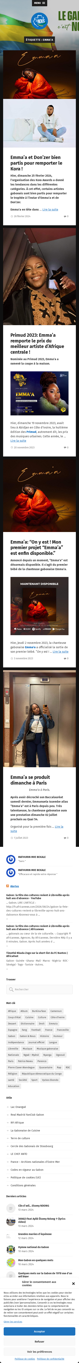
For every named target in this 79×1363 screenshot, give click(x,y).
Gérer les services (13, 1321)
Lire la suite (50, 209)
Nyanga (47, 1055)
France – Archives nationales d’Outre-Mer (35, 1161)
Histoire (44, 1036)
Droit (41, 1023)
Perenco (41, 1061)
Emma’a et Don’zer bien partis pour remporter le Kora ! (36, 163)
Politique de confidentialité (50, 1359)
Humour (57, 1036)
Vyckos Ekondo (50, 1080)
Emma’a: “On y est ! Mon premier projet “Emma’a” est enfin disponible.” (36, 547)
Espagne (12, 1029)
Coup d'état (14, 1017)
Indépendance (16, 1042)
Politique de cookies (25, 1359)
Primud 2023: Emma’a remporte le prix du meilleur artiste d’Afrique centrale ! (37, 343)
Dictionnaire (27, 1023)
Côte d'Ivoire (57, 1017)
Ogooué (60, 1055)
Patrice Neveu (25, 1061)
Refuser (39, 1341)
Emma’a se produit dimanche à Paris (30, 780)
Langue (53, 1042)
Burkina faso (39, 1011)
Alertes (14, 886)
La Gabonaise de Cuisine (25, 1130)
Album (24, 1011)
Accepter (39, 1331)
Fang (24, 1029)
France (48, 1029)
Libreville (13, 1048)
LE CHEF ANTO (19, 1154)
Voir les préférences (39, 1351)
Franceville (63, 1029)
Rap (59, 1067)
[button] (73, 1283)
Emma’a (30, 647)
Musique (27, 1048)
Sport (34, 1080)
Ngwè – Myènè (31, 1055)
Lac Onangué (18, 1107)
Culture (42, 1017)
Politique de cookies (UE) (26, 1177)
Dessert (12, 1023)
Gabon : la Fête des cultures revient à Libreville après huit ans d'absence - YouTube (37, 897)
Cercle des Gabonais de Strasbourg (32, 1146)
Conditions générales (23, 1185)
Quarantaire (45, 1067)
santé (11, 1080)
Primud (31, 432)
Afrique (12, 1011)
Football (36, 1029)
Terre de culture (20, 1138)
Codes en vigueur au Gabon (27, 1169)
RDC (68, 1067)
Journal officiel (36, 1042)
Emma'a (53, 1023)
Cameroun (56, 1011)
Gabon (11, 1036)
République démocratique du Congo (42, 1073)
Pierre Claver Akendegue (21, 1067)
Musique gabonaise (47, 1048)
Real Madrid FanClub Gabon (27, 1114)
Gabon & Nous (27, 1036)
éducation (13, 1086)
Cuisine (29, 1017)
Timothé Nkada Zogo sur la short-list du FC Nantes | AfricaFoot (37, 954)
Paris (10, 1061)
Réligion (12, 1073)
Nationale (13, 1055)
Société (23, 1080)
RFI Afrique (17, 1122)
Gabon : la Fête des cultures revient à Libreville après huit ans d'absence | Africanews (37, 928)
